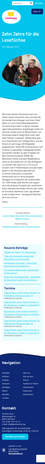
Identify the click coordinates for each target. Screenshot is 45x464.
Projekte (5, 380)
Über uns (26, 373)
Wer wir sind (28, 376)
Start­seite (6, 373)
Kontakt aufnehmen (15, 436)
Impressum (27, 391)
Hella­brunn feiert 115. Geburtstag (20, 252)
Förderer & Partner (30, 383)
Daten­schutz (28, 394)
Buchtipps (6, 387)
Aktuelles (5, 394)
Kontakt (39, 3)
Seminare (6, 383)
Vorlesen (5, 376)
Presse (25, 380)
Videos (4, 391)
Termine (5, 398)
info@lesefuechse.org (16, 424)
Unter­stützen (28, 387)
